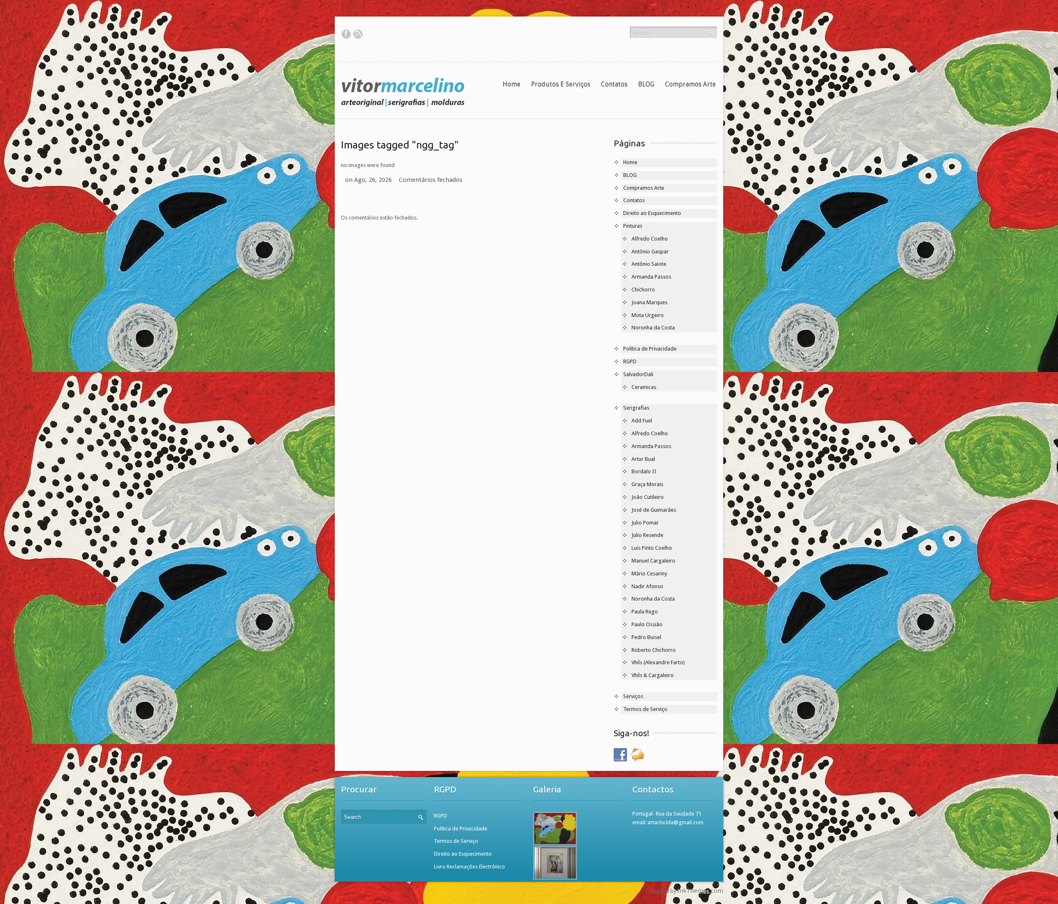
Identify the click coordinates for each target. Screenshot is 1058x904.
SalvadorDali (638, 374)
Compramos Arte (690, 84)
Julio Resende (647, 535)
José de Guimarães (653, 510)
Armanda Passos (651, 277)
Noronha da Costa (653, 327)
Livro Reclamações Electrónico (469, 866)
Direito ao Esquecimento (652, 213)
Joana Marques (649, 302)
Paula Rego (644, 611)
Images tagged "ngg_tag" (400, 144)
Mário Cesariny (649, 573)
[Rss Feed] (358, 34)
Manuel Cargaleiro (653, 561)
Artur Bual (643, 459)
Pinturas (632, 226)
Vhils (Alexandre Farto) (658, 662)
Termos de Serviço (645, 709)
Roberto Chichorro (653, 650)
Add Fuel (641, 420)
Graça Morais (647, 484)
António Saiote (648, 264)
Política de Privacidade (650, 349)
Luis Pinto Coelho (651, 548)
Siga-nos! (631, 733)
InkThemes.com (700, 890)
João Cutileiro (647, 497)
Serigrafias (636, 408)
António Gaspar (650, 251)
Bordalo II (643, 471)
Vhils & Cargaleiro (652, 675)
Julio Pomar (645, 523)
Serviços (633, 696)
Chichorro (643, 289)
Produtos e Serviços (560, 84)
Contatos (614, 84)
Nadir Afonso (647, 586)
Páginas (629, 143)
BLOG (646, 84)
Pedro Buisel (646, 637)
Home (511, 84)
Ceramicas (643, 387)
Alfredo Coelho (649, 239)
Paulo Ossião (646, 624)
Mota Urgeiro (647, 315)
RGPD (629, 361)
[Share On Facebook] (346, 34)
